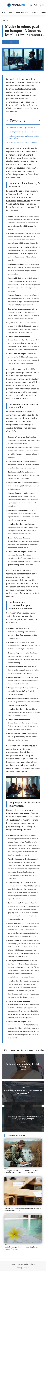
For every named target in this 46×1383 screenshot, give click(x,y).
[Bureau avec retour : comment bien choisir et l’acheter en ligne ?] (23, 1191)
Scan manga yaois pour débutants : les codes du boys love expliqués (23, 1117)
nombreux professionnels (18, 200)
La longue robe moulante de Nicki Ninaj (23, 1065)
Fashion (23, 1061)
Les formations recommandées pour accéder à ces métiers (24, 137)
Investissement (10, 42)
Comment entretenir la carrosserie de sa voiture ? (23, 1092)
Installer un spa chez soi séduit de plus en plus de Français (21, 1248)
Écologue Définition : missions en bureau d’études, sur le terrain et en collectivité (21, 1171)
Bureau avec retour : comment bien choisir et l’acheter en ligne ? (22, 1209)
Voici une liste (12, 204)
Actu (23, 1087)
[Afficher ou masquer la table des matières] (32, 120)
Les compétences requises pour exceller (22, 132)
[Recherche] (31, 5)
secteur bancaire (16, 191)
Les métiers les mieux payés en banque (22, 127)
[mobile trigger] (4, 5)
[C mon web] (16, 5)
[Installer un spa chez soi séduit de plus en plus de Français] (23, 1229)
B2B (5, 1206)
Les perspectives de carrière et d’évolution (23, 142)
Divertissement (23, 1115)
